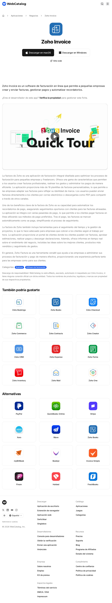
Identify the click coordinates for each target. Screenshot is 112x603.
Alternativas (11, 394)
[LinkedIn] (8, 510)
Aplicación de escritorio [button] (48, 506)
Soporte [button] (79, 540)
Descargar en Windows (74, 52)
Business (19, 267)
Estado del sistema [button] (84, 554)
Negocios (33, 15)
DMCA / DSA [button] (43, 592)
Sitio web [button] (57, 61)
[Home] (3, 16)
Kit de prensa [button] (43, 575)
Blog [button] (78, 545)
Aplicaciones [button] (82, 506)
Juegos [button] (79, 510)
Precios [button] (79, 536)
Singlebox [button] (41, 523)
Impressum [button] (42, 596)
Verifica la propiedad (50, 97)
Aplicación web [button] (44, 515)
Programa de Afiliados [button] (86, 549)
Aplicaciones (17, 15)
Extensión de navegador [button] (48, 510)
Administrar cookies (10, 522)
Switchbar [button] (42, 519)
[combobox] (15, 515)
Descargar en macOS (40, 52)
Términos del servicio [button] (47, 587)
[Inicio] (14, 4)
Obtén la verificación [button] (46, 540)
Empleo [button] (40, 571)
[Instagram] (16, 510)
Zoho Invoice (50, 15)
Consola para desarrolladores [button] (50, 536)
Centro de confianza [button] (85, 566)
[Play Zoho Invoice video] (54, 136)
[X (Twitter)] (3, 510)
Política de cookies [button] (84, 575)
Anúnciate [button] (41, 549)
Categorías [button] (81, 515)
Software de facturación (35, 267)
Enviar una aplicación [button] (47, 545)
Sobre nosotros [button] (44, 566)
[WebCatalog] (4, 502)
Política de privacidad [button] (86, 571)
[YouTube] (12, 510)
